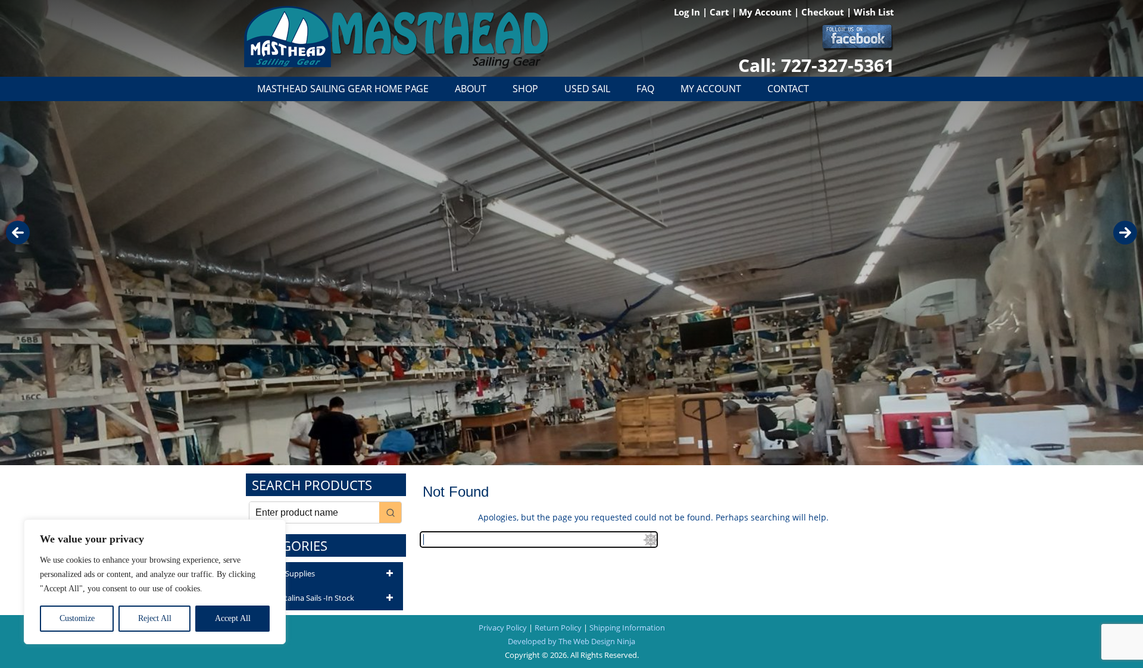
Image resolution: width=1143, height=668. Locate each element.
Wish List (874, 12)
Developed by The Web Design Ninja (571, 641)
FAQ (645, 88)
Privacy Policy (503, 627)
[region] (155, 581)
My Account (766, 12)
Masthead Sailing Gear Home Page (343, 88)
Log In (688, 12)
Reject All (154, 618)
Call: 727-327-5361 (816, 65)
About (470, 88)
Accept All (233, 618)
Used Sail (587, 88)
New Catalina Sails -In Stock (306, 597)
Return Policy (558, 627)
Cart (721, 12)
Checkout (824, 12)
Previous (18, 232)
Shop (525, 88)
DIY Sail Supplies (286, 573)
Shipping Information (627, 627)
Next (1125, 232)
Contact (788, 88)
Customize (77, 618)
